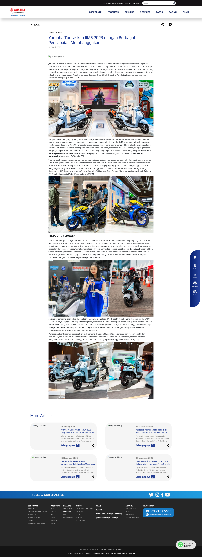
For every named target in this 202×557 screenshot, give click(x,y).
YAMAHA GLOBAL (33, 517)
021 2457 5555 (160, 511)
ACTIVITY (128, 3)
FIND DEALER (67, 509)
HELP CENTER (137, 3)
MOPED (53, 523)
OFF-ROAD (54, 520)
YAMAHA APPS (68, 517)
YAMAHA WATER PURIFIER (36, 523)
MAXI (52, 509)
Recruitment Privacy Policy (111, 549)
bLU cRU (128, 512)
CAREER (30, 520)
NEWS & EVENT (131, 509)
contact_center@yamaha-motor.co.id (160, 514)
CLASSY (53, 512)
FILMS (98, 506)
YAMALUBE (79, 512)
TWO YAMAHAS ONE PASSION (37, 512)
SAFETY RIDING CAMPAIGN (107, 518)
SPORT (53, 517)
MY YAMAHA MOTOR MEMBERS (113, 3)
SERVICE (66, 514)
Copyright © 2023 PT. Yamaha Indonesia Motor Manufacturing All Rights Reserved (101, 553)
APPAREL (79, 517)
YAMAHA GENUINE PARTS (84, 509)
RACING (99, 510)
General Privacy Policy (89, 549)
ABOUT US (31, 509)
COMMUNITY (130, 514)
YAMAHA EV (32, 514)
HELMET (78, 514)
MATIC (53, 514)
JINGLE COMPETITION (132, 517)
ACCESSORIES (80, 520)
